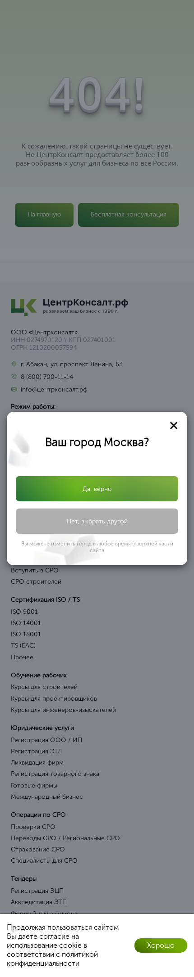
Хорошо (161, 945)
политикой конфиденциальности (52, 959)
